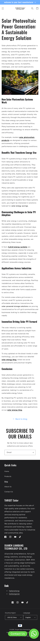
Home (6, 471)
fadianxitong (14, 591)
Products (7, 476)
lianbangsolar (14, 594)
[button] (2, 8)
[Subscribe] (33, 452)
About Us (8, 487)
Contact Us (8, 492)
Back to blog (21, 419)
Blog (6, 482)
